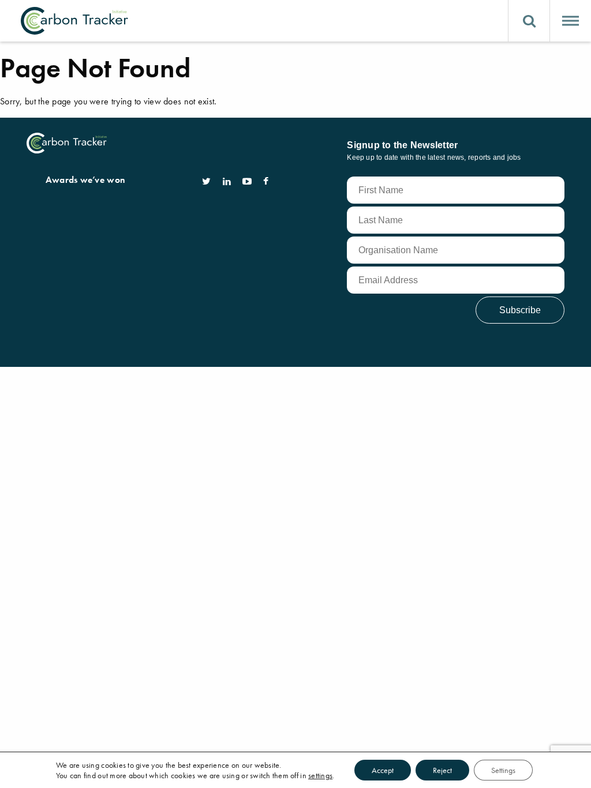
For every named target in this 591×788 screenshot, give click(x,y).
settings (320, 775)
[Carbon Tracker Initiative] (74, 21)
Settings (503, 770)
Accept (383, 770)
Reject (442, 770)
